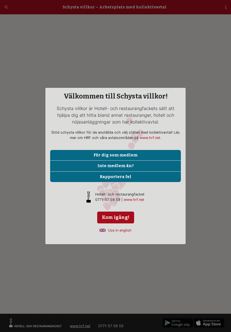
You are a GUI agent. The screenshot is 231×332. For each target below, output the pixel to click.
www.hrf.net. (150, 138)
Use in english (120, 230)
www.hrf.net (134, 200)
